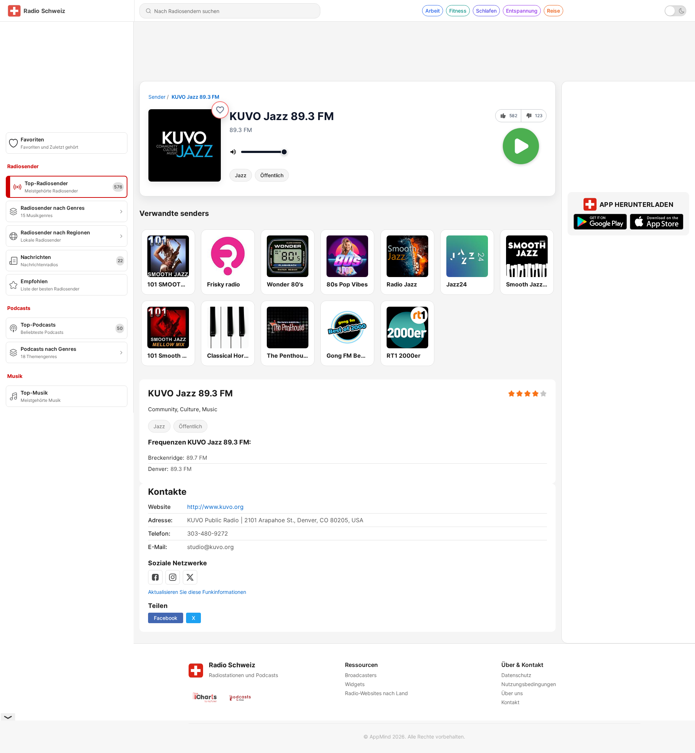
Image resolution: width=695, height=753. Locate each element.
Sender (156, 97)
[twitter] (190, 577)
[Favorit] (220, 110)
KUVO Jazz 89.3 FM (195, 97)
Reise (553, 11)
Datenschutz (516, 675)
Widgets (355, 684)
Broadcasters (360, 675)
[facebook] (155, 577)
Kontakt (510, 702)
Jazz (241, 175)
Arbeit (432, 11)
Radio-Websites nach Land (376, 693)
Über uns (512, 693)
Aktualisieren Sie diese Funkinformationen (197, 592)
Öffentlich (271, 175)
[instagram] (172, 577)
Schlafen (486, 11)
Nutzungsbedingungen (528, 684)
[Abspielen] (521, 146)
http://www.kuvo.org (215, 506)
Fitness (458, 11)
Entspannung (522, 11)
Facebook (165, 618)
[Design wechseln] (675, 10)
